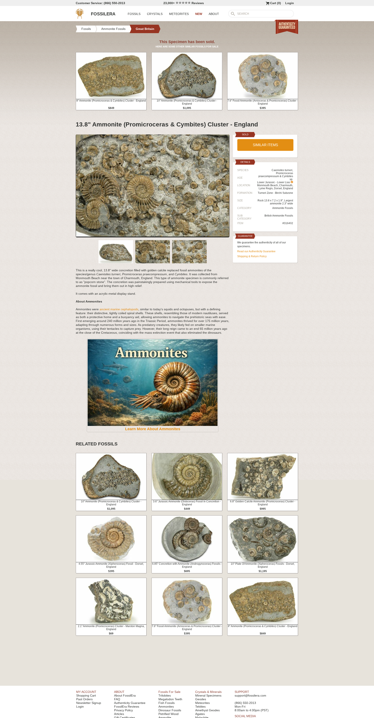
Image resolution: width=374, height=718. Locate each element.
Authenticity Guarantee (129, 703)
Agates (200, 714)
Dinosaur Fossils (169, 710)
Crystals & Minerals (208, 692)
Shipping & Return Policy (252, 256)
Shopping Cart (86, 695)
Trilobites (164, 695)
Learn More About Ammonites (152, 429)
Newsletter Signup (88, 703)
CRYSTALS (155, 14)
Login (289, 3)
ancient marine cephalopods (119, 309)
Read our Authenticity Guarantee (256, 251)
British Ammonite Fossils (278, 215)
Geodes (200, 699)
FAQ (117, 699)
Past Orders (84, 699)
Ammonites (166, 706)
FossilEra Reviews (126, 706)
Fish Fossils (166, 703)
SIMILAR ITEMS (265, 145)
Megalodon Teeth (170, 699)
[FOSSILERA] (80, 17)
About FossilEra (125, 695)
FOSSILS (134, 14)
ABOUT (214, 14)
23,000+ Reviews (183, 3)
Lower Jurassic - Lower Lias (274, 182)
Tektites (200, 706)
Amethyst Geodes (207, 710)
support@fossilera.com (250, 695)
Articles (119, 714)
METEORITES (179, 14)
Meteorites (202, 703)
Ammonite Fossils (282, 208)
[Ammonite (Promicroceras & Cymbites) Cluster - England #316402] (152, 235)
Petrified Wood (168, 714)
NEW (198, 14)
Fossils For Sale (169, 692)
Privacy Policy (123, 710)
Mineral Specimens (208, 695)
